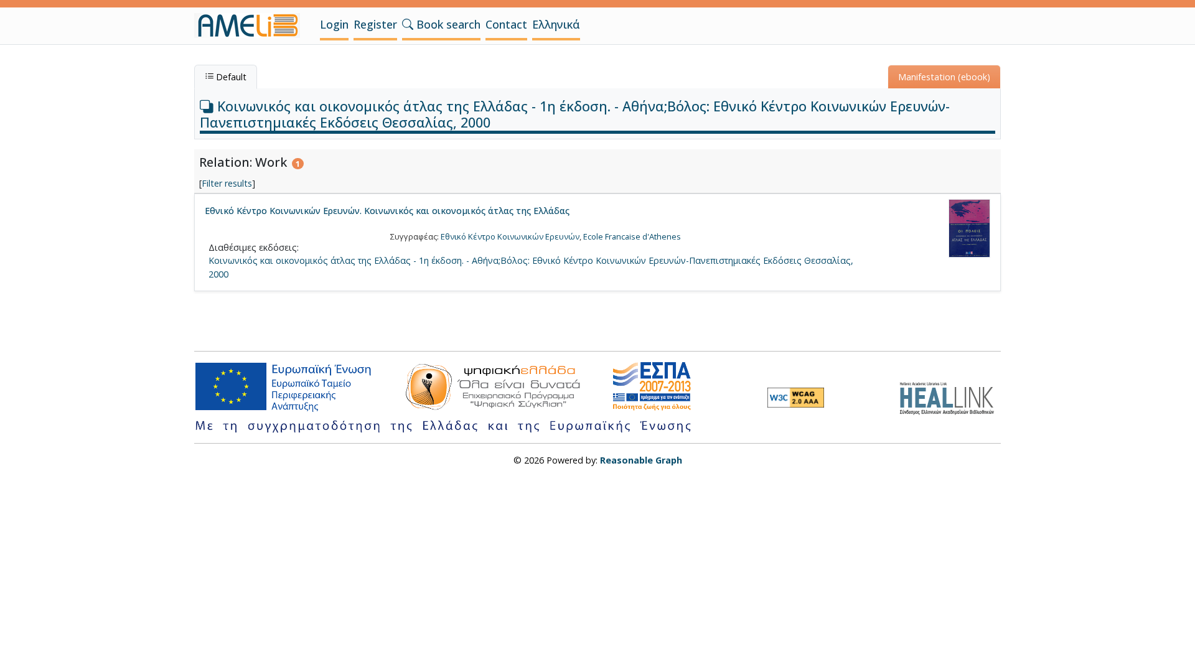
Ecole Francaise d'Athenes (632, 236)
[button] (407, 24)
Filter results (227, 183)
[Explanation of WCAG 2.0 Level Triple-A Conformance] (795, 398)
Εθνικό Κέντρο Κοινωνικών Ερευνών (510, 236)
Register (375, 24)
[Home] (252, 25)
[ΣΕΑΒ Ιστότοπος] (950, 397)
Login (334, 24)
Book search (446, 24)
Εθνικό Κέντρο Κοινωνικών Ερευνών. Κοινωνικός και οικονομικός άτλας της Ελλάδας (387, 211)
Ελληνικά (556, 24)
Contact (506, 24)
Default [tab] (229, 77)
